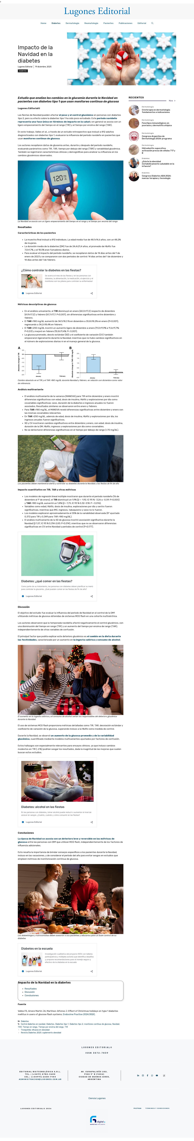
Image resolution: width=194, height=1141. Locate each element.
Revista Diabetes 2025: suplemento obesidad (41, 1032)
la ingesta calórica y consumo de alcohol (96, 639)
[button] (152, 23)
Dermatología (72, 23)
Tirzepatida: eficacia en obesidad (35, 1030)
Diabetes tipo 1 (61, 1024)
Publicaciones (125, 23)
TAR (20, 1027)
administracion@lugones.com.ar (40, 1079)
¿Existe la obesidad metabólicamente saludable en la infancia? (158, 163)
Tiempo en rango (30, 1027)
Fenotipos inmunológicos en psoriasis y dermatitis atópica (157, 124)
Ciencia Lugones (97, 1098)
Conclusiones (32, 995)
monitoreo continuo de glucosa (41, 138)
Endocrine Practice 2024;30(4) (79, 1014)
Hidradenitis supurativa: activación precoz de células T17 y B (158, 150)
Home (43, 23)
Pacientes (108, 23)
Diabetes (56, 23)
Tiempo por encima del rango (51, 1027)
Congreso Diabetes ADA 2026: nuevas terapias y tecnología (156, 177)
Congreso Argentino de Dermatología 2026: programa (157, 137)
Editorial (142, 23)
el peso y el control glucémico (76, 115)
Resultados (31, 988)
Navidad (115, 1024)
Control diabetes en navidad (33, 1024)
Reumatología (91, 23)
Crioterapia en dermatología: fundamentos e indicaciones (156, 111)
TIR (66, 1027)
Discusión (30, 992)
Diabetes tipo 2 (76, 1024)
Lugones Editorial (25, 67)
